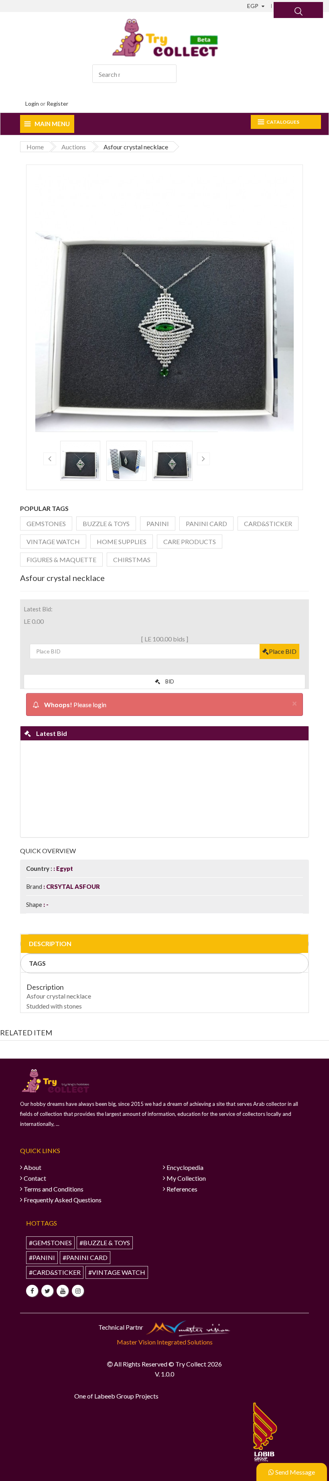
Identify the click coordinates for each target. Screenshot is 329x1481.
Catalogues (282, 122)
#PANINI (42, 1257)
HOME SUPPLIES (121, 541)
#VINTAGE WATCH (116, 1272)
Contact (35, 1178)
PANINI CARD (206, 523)
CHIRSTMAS (131, 559)
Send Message (294, 1472)
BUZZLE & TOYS (106, 523)
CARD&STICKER (268, 523)
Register (57, 103)
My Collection (186, 1178)
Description (50, 943)
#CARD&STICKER (55, 1272)
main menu (52, 123)
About (32, 1167)
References (182, 1189)
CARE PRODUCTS (189, 541)
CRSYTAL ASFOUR (72, 886)
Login (32, 103)
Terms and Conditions (53, 1189)
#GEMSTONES (50, 1242)
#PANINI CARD (85, 1257)
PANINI (157, 523)
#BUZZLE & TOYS (104, 1242)
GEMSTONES (46, 523)
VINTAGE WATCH (53, 541)
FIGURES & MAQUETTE (61, 559)
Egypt (64, 868)
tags (37, 963)
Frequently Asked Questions (63, 1200)
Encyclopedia (185, 1167)
